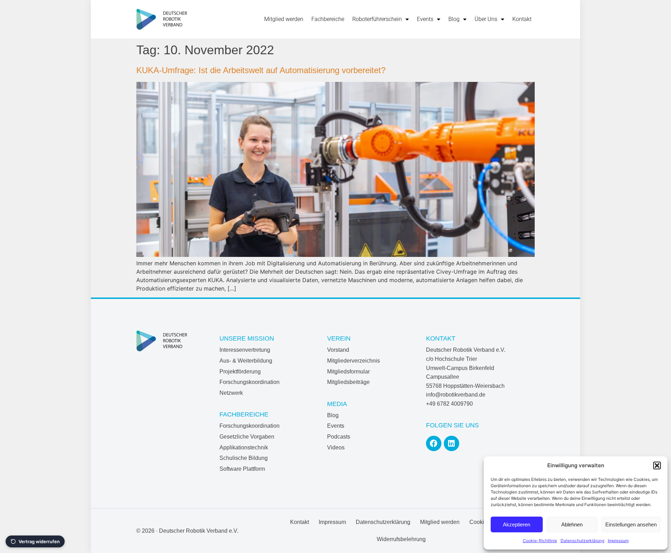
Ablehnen (572, 524)
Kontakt (522, 19)
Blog (454, 19)
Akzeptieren (516, 524)
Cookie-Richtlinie (540, 540)
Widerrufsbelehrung (401, 539)
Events (425, 19)
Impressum (618, 540)
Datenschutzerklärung (582, 540)
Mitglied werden (283, 19)
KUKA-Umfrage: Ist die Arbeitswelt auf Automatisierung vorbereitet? (260, 70)
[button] (657, 465)
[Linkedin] (451, 443)
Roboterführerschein (377, 19)
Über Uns (486, 19)
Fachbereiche (327, 19)
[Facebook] (433, 443)
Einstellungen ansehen (631, 524)
